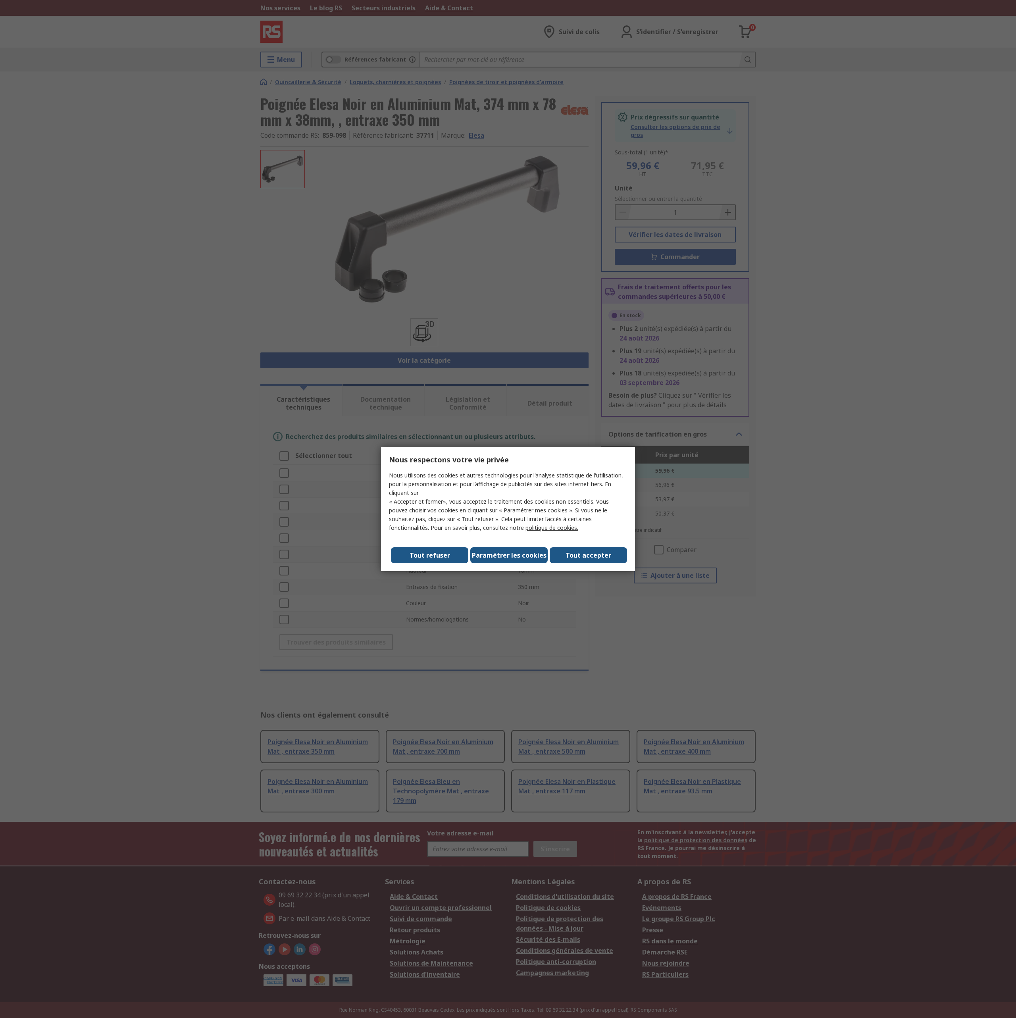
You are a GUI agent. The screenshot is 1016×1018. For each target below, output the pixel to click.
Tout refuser (430, 555)
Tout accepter (588, 555)
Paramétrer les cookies (509, 555)
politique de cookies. (551, 527)
